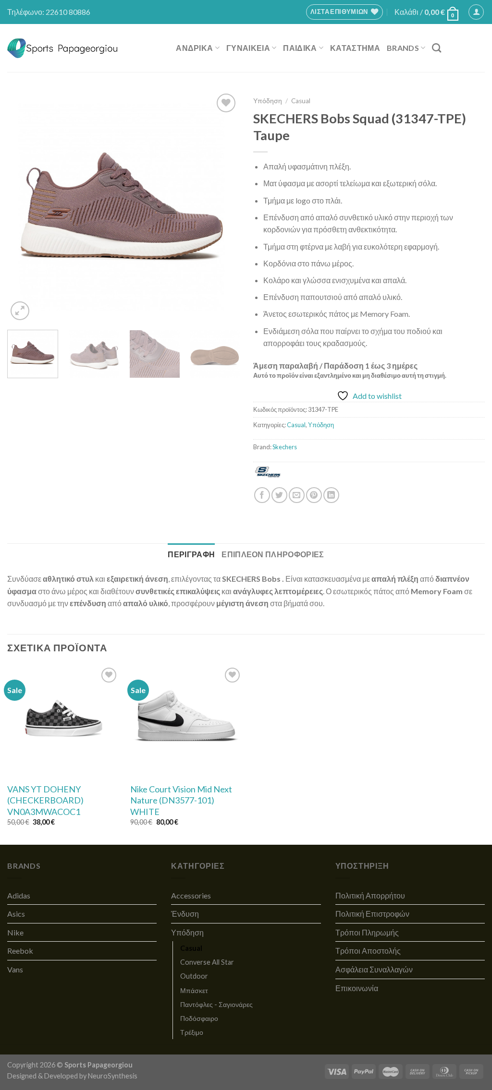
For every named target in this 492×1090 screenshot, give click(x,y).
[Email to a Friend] (297, 495)
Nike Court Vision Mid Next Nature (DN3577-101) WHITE (181, 800)
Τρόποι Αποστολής (368, 950)
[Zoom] (20, 310)
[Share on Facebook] (262, 495)
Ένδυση (185, 913)
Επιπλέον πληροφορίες (272, 554)
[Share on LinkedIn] (331, 495)
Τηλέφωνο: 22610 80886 (48, 11)
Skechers (284, 447)
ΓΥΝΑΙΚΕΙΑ (248, 47)
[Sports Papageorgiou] (62, 48)
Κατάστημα (355, 47)
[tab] (191, 554)
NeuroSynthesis (112, 1076)
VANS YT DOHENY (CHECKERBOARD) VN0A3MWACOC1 (45, 800)
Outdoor (194, 976)
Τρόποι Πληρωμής (367, 932)
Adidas (18, 895)
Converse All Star (207, 962)
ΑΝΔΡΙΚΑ (194, 47)
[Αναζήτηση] (436, 47)
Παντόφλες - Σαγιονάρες (216, 1004)
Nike (15, 932)
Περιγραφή (191, 554)
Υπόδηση (267, 101)
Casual (300, 101)
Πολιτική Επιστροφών (372, 913)
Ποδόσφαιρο (199, 1018)
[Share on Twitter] (279, 495)
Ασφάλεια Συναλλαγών (374, 969)
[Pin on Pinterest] (314, 495)
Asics (16, 913)
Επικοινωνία (356, 988)
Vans (15, 969)
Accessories (191, 895)
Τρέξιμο (191, 1032)
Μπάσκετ (194, 990)
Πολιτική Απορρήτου (370, 895)
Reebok (20, 950)
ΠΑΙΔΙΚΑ (300, 47)
